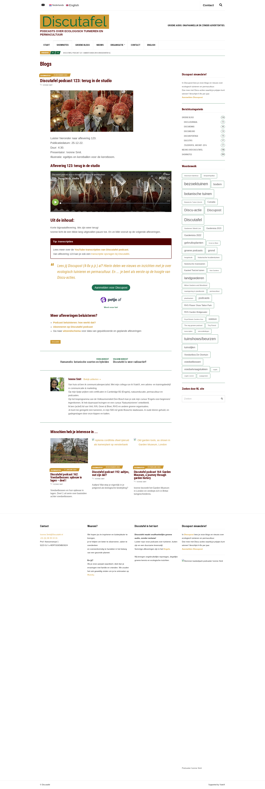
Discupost (214, 210)
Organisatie (116, 45)
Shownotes (63, 45)
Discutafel (55, 342)
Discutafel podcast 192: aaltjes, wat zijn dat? (110, 473)
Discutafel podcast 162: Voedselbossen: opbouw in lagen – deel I (66, 477)
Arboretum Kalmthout (191, 176)
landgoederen (194, 278)
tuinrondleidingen (203, 331)
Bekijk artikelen (91, 379)
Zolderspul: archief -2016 (195, 145)
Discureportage (191, 136)
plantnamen (188, 298)
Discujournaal (191, 122)
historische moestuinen (194, 264)
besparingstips (209, 176)
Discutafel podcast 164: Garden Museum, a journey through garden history (152, 475)
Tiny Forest (212, 325)
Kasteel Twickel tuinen (194, 270)
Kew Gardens (214, 270)
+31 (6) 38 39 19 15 (48, 538)
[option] (144, 53)
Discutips (188, 140)
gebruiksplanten (193, 242)
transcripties (188, 331)
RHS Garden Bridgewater (195, 312)
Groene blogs (82, 45)
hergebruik (188, 257)
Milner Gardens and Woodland (195, 285)
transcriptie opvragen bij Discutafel (110, 254)
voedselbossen (192, 361)
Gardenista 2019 (213, 228)
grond (211, 250)
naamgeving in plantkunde (194, 291)
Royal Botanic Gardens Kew (193, 319)
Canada (211, 202)
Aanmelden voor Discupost (111, 287)
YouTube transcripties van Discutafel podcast (101, 249)
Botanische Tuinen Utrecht (193, 202)
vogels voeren (189, 376)
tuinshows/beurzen (200, 339)
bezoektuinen (196, 183)
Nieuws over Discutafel (192, 150)
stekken (213, 319)
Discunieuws (189, 131)
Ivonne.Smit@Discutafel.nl (51, 534)
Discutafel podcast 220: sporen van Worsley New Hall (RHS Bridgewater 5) (93, 53)
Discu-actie (193, 210)
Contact (135, 45)
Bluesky (90, 575)
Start (46, 45)
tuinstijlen (189, 347)
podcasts (204, 298)
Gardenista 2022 (192, 235)
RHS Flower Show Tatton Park (198, 305)
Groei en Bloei (213, 243)
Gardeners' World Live (192, 228)
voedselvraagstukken (196, 369)
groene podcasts (193, 250)
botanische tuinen (198, 194)
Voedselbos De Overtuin (196, 354)
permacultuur (215, 291)
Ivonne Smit (48, 85)
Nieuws (100, 45)
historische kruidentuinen (209, 257)
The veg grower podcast (193, 325)
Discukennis (189, 127)
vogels (215, 369)
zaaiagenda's (203, 376)
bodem (217, 184)
